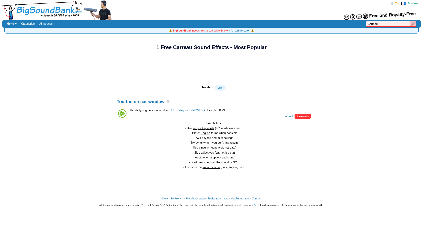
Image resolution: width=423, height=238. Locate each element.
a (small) (239, 30)
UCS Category (179, 110)
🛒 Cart (395, 3)
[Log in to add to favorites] (168, 101)
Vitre (220, 87)
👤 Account (411, 3)
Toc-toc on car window (141, 101)
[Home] (211, 10)
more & (297, 116)
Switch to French (172, 198)
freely (257, 205)
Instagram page (218, 198)
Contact (257, 198)
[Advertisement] (211, 68)
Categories (28, 23)
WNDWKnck (198, 110)
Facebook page (196, 198)
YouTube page (240, 198)
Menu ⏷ (12, 23)
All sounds (46, 23)
